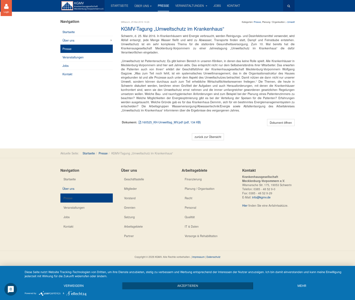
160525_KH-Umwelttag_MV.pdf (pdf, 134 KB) (171, 122)
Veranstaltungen (190, 5)
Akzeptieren (187, 286)
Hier (245, 205)
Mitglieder (130, 188)
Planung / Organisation (199, 188)
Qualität (190, 217)
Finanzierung (193, 179)
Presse (163, 5)
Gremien (129, 207)
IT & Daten (192, 226)
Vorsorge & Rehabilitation (201, 236)
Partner (129, 236)
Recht (188, 198)
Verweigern (74, 286)
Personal (190, 207)
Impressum (198, 256)
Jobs (217, 5)
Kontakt (233, 5)
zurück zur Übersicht (208, 137)
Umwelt (291, 21)
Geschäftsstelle (134, 179)
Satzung (129, 217)
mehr (301, 286)
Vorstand (130, 198)
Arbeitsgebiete (133, 226)
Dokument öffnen (281, 122)
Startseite (119, 5)
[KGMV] (82, 5)
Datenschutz (213, 256)
